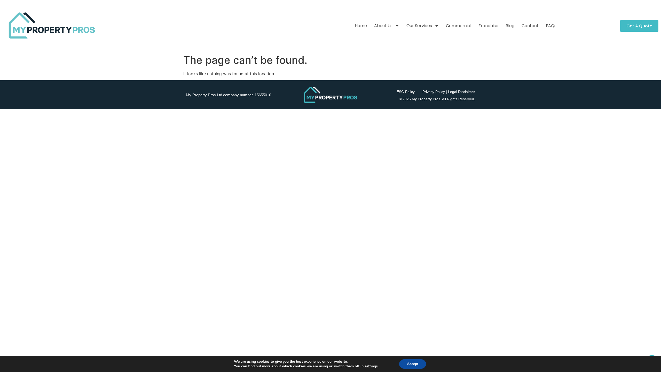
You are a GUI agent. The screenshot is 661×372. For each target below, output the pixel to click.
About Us (383, 26)
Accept (412, 363)
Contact (530, 26)
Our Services (419, 26)
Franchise (488, 26)
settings (371, 366)
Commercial (458, 26)
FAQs (551, 26)
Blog (510, 26)
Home (361, 26)
